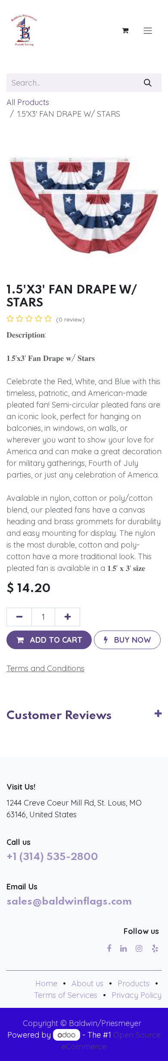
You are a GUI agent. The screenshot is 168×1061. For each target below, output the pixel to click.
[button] (49, 640)
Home (46, 983)
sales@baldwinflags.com (69, 902)
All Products (27, 102)
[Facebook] (109, 949)
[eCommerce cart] (125, 30)
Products (133, 983)
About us (87, 983)
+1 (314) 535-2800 (52, 857)
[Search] (148, 82)
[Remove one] (19, 617)
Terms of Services (65, 995)
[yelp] (154, 949)
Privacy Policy (137, 995)
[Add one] (67, 617)
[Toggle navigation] (147, 30)
